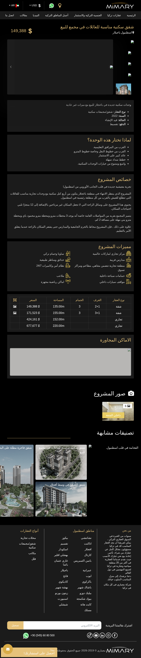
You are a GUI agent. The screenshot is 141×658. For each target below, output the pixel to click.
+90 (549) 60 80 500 (42, 635)
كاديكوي (63, 581)
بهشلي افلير (61, 554)
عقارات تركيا (114, 15)
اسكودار (63, 549)
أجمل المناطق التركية (56, 15)
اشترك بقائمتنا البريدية (119, 625)
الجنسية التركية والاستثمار (88, 15)
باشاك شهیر (84, 587)
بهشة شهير (61, 587)
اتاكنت (87, 543)
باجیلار (64, 570)
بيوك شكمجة (84, 598)
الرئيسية (131, 15)
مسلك (87, 610)
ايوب (88, 575)
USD (34, 5)
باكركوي (86, 581)
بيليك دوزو (85, 593)
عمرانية (87, 570)
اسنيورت (63, 598)
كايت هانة (85, 604)
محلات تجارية (28, 537)
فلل (34, 558)
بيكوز (65, 537)
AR (12, 5)
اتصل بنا (9, 15)
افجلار (88, 549)
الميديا (36, 15)
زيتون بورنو (61, 593)
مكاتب (32, 553)
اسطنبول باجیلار (123, 32)
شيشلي (63, 604)
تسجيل (15, 625)
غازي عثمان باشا (61, 562)
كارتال (87, 554)
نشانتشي (86, 537)
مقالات (23, 15)
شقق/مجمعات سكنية (27, 545)
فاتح (65, 575)
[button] (11, 67)
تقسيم (64, 543)
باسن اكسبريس (82, 560)
